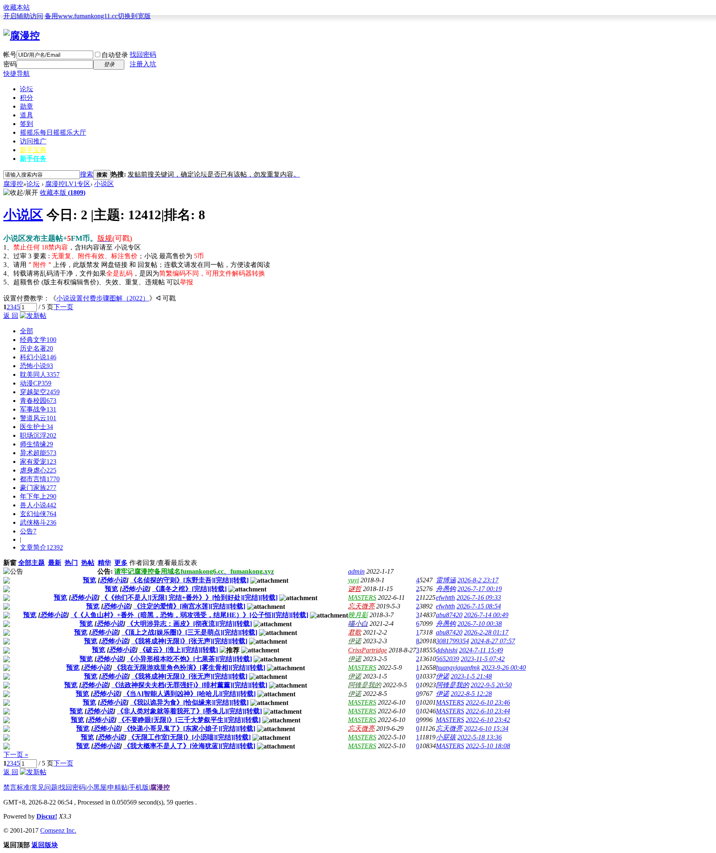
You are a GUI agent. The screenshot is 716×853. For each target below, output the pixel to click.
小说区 (104, 183)
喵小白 (358, 623)
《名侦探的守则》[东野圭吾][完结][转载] (189, 580)
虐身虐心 (38, 470)
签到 (26, 123)
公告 (28, 531)
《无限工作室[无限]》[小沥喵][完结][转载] (189, 737)
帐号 (10, 54)
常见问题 (44, 787)
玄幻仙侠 (38, 513)
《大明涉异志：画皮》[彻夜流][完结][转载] (189, 623)
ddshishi (446, 650)
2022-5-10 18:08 (488, 745)
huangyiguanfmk (458, 667)
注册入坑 (143, 64)
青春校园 (38, 400)
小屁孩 (446, 737)
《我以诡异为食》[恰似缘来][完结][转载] (189, 702)
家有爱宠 (38, 461)
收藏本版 (62, 192)
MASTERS (362, 597)
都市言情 (40, 478)
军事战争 (38, 409)
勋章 (26, 106)
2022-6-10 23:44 (488, 711)
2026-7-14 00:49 (486, 614)
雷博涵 (446, 580)
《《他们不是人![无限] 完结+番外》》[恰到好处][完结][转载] (189, 597)
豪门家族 (38, 487)
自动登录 (115, 54)
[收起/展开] (20, 193)
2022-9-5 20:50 (491, 684)
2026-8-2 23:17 (477, 580)
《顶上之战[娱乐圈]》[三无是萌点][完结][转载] (189, 632)
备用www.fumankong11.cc (81, 15)
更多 (121, 562)
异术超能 (38, 452)
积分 (26, 97)
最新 (54, 562)
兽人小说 (38, 505)
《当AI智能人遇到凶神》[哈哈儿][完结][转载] (189, 693)
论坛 (26, 88)
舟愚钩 (446, 588)
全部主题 (31, 562)
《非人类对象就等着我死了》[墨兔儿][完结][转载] (189, 711)
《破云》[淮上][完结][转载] (178, 649)
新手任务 (33, 158)
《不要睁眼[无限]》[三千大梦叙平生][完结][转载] (189, 719)
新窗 (10, 562)
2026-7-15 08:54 (479, 606)
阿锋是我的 (364, 684)
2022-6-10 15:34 (486, 728)
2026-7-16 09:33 (479, 597)
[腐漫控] (21, 35)
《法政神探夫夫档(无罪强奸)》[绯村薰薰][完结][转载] (189, 684)
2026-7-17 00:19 (479, 588)
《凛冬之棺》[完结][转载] (189, 588)
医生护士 (36, 426)
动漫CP (35, 383)
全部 (26, 330)
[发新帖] (33, 315)
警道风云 (38, 418)
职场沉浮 (38, 435)
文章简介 (41, 547)
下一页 (63, 306)
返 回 (10, 315)
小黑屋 (96, 787)
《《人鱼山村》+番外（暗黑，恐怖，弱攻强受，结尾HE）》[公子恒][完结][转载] (189, 614)
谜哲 (354, 588)
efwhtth (445, 597)
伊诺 (354, 641)
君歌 (354, 632)
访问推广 (33, 141)
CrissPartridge (367, 650)
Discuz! (46, 816)
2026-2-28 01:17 (486, 632)
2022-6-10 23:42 (488, 719)
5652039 (447, 658)
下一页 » (15, 754)
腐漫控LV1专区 (67, 183)
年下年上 (38, 496)
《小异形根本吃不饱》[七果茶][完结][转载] (189, 658)
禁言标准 (16, 787)
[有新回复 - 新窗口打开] (6, 581)
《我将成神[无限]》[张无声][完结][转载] (189, 641)
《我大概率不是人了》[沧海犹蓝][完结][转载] (189, 745)
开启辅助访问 (23, 15)
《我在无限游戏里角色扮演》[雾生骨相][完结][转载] (189, 667)
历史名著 (36, 348)
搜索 (86, 174)
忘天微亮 (361, 606)
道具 (26, 115)
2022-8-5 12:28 (471, 693)
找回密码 (143, 54)
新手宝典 (33, 149)
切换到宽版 (134, 15)
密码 (10, 64)
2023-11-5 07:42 (483, 658)
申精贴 (118, 787)
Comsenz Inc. (58, 830)
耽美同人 (40, 374)
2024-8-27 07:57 (493, 641)
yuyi (353, 580)
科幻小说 (38, 357)
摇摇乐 (53, 132)
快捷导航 (16, 73)
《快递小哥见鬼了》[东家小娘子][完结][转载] (189, 728)
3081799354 (452, 641)
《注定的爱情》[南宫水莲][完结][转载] (189, 606)
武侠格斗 (38, 522)
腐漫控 (13, 183)
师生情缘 (36, 444)
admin (356, 571)
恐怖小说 (36, 365)
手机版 (139, 787)
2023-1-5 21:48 (471, 676)
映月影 (358, 614)
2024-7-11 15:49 (481, 650)
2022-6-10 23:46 (488, 702)
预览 (89, 580)
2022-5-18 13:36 (479, 737)
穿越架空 (40, 391)
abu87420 (449, 614)
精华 (104, 562)
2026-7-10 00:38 (479, 623)
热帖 (87, 562)
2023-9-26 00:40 (503, 667)
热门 (71, 562)
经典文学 (38, 339)
